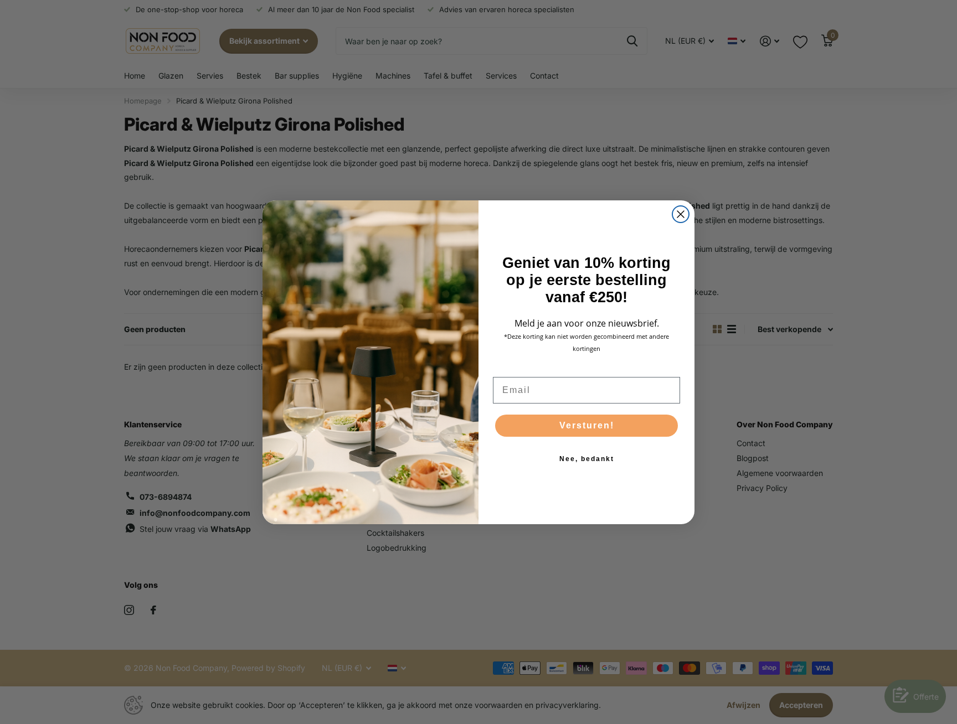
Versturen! (586, 425)
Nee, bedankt (586, 459)
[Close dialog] (680, 214)
